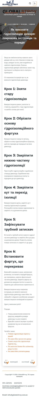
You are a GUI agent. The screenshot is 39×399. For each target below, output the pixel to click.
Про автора (7, 383)
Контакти (18, 383)
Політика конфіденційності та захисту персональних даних (18, 387)
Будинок (22, 12)
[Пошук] (30, 3)
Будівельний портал (11, 12)
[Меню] (35, 3)
